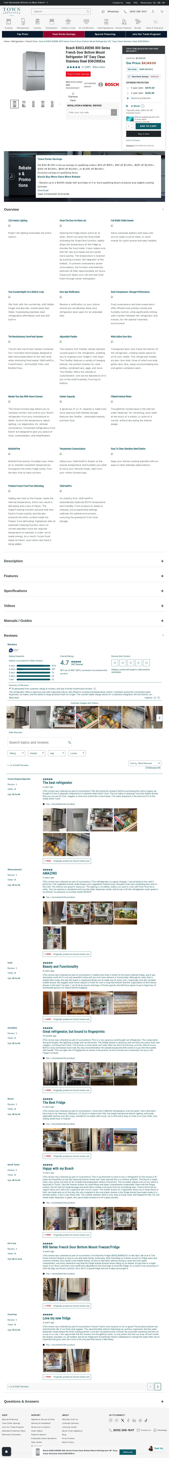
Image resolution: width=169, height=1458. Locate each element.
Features (11, 576)
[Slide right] (60, 104)
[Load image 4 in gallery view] (43, 104)
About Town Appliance (72, 1431)
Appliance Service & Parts (43, 1419)
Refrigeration (17, 41)
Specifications (15, 591)
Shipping (130, 146)
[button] (162, 11)
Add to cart (127, 1452)
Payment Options (38, 1434)
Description (13, 561)
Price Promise (68, 1438)
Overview (11, 209)
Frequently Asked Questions (44, 1438)
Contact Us (118, 3)
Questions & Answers (21, 1401)
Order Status (37, 1431)
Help (128, 3)
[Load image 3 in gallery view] (33, 104)
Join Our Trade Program (13, 1427)
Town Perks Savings (11, 1423)
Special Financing (10, 1419)
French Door (32, 41)
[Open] (6, 1451)
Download (43, 190)
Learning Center (69, 1427)
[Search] (88, 11)
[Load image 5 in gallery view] (52, 104)
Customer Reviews (70, 1423)
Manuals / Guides (18, 621)
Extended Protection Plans (14, 1431)
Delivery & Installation (41, 1423)
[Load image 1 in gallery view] (14, 104)
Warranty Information (11, 1434)
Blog (64, 1434)
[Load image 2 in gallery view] (24, 104)
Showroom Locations (40, 1427)
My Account (36, 1446)
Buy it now (143, 134)
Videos (9, 606)
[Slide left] (7, 104)
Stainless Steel (72, 98)
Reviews (10, 636)
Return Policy (68, 1442)
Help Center (36, 1442)
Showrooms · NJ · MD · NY (153, 3)
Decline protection (141, 98)
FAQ (136, 3)
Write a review (99, 67)
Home (6, 41)
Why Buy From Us (70, 1419)
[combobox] (58, 12)
